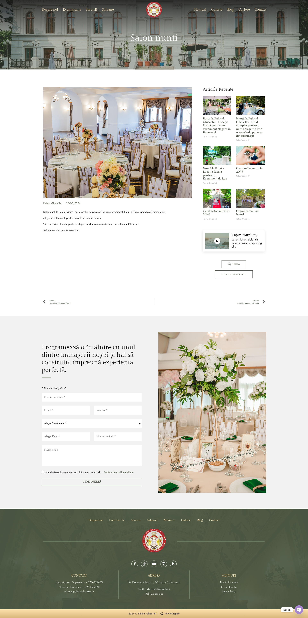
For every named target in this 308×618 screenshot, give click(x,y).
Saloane (108, 10)
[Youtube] (154, 564)
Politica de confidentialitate (118, 472)
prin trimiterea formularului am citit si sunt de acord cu (89, 472)
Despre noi (50, 10)
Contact (260, 10)
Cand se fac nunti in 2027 (249, 170)
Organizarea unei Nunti (247, 212)
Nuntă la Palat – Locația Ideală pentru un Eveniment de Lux (215, 173)
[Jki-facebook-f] (134, 564)
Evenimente (72, 10)
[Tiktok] (144, 564)
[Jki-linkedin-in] (173, 564)
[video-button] (217, 241)
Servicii (91, 10)
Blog (230, 10)
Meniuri (200, 10)
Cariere (244, 10)
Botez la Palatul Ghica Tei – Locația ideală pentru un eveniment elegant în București (217, 125)
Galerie (216, 10)
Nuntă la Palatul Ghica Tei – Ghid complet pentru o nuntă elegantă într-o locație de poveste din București (249, 127)
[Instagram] (163, 564)
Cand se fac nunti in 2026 (216, 212)
